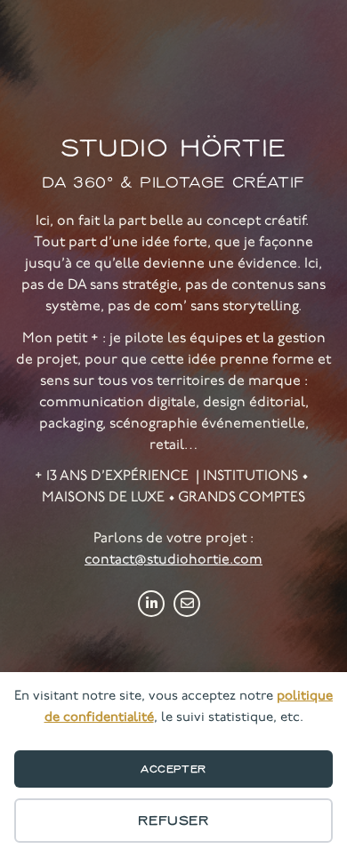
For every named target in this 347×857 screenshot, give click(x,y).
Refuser (173, 821)
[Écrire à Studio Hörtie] (187, 603)
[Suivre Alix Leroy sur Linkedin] (151, 603)
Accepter (173, 769)
